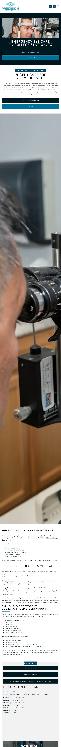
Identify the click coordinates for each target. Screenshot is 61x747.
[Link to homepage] (10, 6)
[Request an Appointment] (50, 6)
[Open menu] (58, 6)
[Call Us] (54, 6)
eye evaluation (20, 576)
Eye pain (7, 548)
